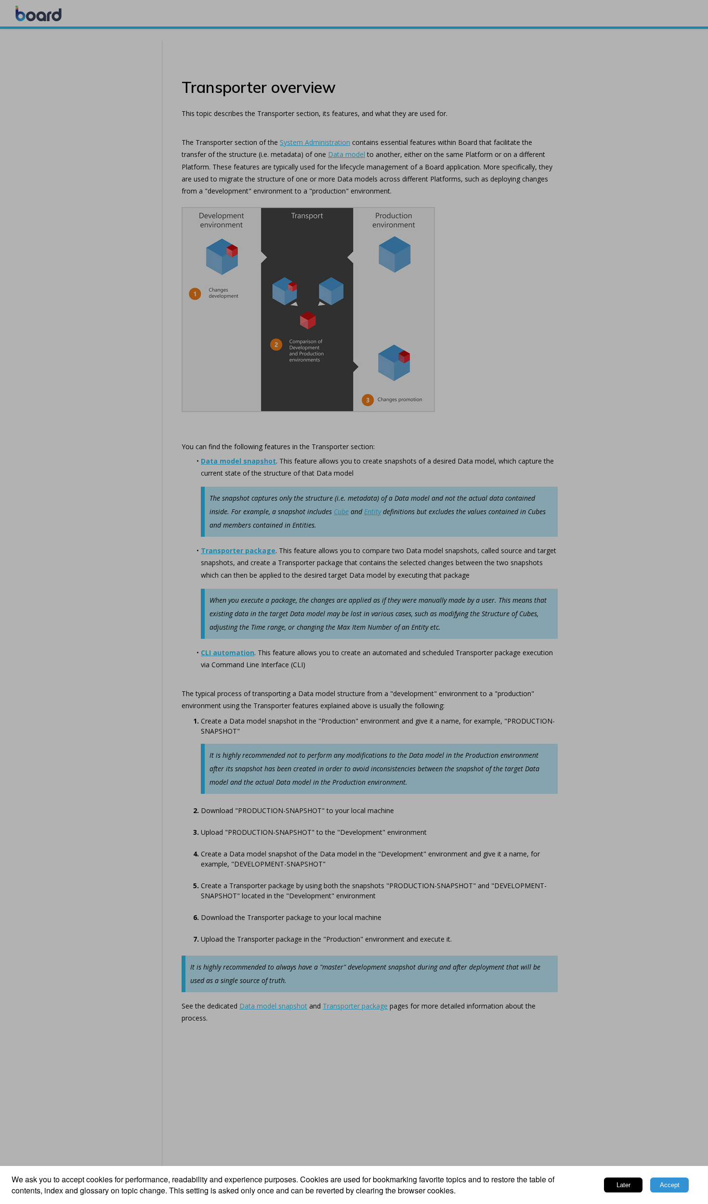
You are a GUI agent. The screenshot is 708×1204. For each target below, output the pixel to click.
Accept (670, 1185)
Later (623, 1185)
